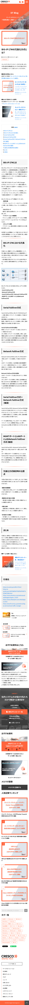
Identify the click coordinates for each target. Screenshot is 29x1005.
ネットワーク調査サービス (9, 923)
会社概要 (5, 988)
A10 (13, 933)
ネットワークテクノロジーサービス (11, 103)
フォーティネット (22, 935)
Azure (11, 937)
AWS (18, 937)
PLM (15, 942)
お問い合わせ (22, 2)
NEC (20, 930)
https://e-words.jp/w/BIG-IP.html (12, 587)
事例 (5, 919)
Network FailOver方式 (10, 137)
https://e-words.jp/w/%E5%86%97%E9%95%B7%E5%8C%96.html (14, 591)
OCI (23, 937)
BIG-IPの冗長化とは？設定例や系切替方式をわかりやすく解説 (14, 882)
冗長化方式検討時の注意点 (11, 148)
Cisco (19, 933)
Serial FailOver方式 (9, 135)
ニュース (5, 980)
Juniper (20, 926)
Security (11, 919)
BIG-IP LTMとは (8, 130)
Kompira (5, 930)
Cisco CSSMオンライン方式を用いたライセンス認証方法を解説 (14, 904)
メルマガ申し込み (7, 985)
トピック (19, 923)
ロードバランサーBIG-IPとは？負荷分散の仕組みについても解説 (14, 837)
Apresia (22, 940)
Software (6, 921)
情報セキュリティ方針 (8, 996)
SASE (5, 937)
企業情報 (5, 926)
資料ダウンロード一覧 (20, 2)
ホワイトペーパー (7, 940)
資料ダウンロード (7, 974)
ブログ (4, 977)
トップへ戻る (11, 963)
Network (5, 59)
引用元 (6, 152)
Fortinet (5, 935)
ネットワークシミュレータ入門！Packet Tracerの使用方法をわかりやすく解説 (14, 815)
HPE (15, 940)
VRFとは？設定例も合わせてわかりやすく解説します (14, 859)
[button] (27, 2)
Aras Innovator (7, 928)
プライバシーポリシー (8, 994)
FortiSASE (13, 935)
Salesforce (6, 933)
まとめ (5, 150)
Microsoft (13, 930)
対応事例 (5, 971)
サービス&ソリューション (8, 968)
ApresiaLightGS (7, 942)
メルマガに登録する (14, 787)
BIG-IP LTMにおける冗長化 (11, 133)
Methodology (16, 928)
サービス (13, 926)
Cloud (13, 921)
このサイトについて (7, 991)
